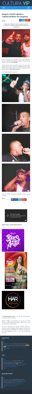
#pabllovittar (9, 346)
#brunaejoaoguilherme (15, 384)
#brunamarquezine (18, 382)
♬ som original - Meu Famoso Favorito (13, 366)
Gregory (4, 62)
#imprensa (14, 346)
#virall (16, 365)
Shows (9, 199)
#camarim (20, 363)
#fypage (13, 365)
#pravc (19, 365)
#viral (18, 346)
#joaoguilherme (6, 384)
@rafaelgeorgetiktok (7, 343)
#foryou (9, 365)
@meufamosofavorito (8, 361)
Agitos (3, 199)
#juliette (24, 363)
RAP (6, 199)
